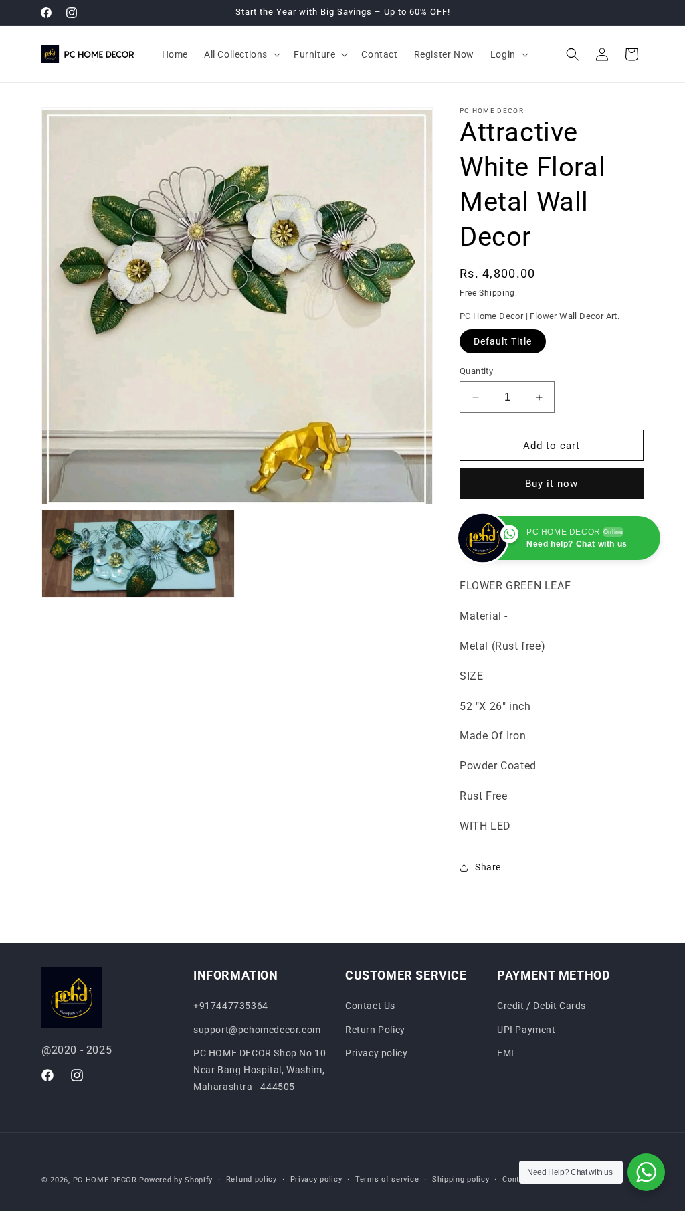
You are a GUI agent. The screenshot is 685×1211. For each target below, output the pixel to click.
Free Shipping (487, 293)
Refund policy (251, 1179)
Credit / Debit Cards (541, 1005)
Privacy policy (376, 1053)
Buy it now (551, 484)
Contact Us (370, 1005)
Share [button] (488, 867)
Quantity (476, 371)
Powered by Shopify (176, 1180)
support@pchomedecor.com (257, 1029)
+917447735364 (230, 1005)
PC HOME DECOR (105, 1180)
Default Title (503, 341)
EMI (505, 1053)
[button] (241, 54)
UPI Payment (526, 1029)
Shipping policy (461, 1179)
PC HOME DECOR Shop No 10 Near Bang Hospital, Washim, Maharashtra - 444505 (259, 1070)
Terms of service (387, 1179)
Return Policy (375, 1029)
